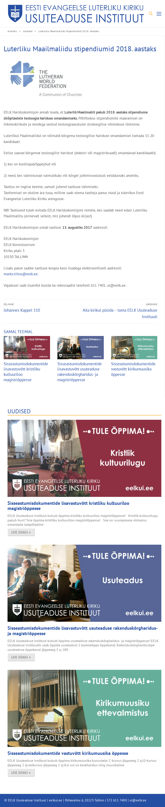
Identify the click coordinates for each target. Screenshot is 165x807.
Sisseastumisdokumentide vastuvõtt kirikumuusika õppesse (133, 369)
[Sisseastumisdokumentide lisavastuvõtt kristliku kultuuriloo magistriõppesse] (27, 347)
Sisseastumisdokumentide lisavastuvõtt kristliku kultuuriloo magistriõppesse (68, 505)
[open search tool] (151, 14)
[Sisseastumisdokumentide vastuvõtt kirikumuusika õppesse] (134, 347)
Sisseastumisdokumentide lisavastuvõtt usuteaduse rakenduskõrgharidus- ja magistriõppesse (79, 371)
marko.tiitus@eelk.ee (21, 273)
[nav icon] (159, 14)
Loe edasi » (21, 532)
